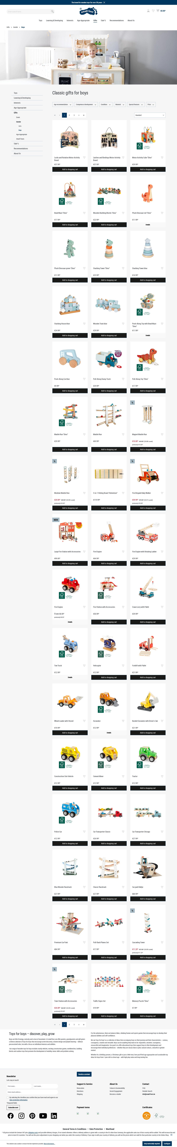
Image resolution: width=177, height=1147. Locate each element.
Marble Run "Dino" (61, 434)
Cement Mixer (98, 776)
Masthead (110, 1129)
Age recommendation (61, 104)
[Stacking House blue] (70, 304)
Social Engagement (116, 1091)
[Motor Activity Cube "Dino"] (148, 138)
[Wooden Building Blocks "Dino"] (109, 193)
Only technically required (152, 1143)
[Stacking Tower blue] (148, 249)
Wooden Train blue (100, 323)
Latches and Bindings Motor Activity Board (106, 159)
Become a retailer (115, 1094)
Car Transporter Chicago (141, 831)
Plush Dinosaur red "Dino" (141, 213)
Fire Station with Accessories (104, 607)
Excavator (97, 721)
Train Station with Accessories (65, 1001)
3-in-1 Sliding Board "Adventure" (105, 493)
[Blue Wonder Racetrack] (70, 868)
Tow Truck (58, 665)
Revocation (80, 1088)
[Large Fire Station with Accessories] (70, 532)
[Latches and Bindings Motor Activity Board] (109, 138)
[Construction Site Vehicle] (70, 757)
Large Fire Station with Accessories (67, 551)
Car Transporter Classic (101, 831)
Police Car (58, 831)
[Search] (52, 11)
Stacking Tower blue (139, 268)
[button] (103, 2)
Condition (104, 104)
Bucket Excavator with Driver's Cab (145, 721)
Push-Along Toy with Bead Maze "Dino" (144, 325)
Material (118, 104)
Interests (17, 102)
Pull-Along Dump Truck (102, 379)
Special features (134, 104)
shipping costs (33, 1132)
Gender (18, 122)
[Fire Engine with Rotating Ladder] (148, 532)
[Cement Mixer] (109, 757)
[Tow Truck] (70, 646)
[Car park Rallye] (148, 868)
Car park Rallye (137, 887)
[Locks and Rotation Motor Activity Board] (70, 138)
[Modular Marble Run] (70, 474)
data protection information (18, 1100)
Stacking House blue (62, 323)
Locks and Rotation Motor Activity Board (67, 159)
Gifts (15, 112)
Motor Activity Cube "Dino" (142, 157)
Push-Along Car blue (62, 379)
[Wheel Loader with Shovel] (70, 702)
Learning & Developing (22, 98)
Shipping (80, 1094)
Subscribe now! (13, 1107)
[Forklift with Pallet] (148, 646)
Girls (20, 126)
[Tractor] (148, 757)
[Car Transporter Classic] (109, 812)
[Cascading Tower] (148, 923)
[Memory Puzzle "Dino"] (148, 982)
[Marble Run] (109, 415)
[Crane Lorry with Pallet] (148, 588)
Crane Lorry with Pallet (140, 607)
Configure (167, 1143)
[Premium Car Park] (70, 923)
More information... (49, 1144)
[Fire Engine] (109, 532)
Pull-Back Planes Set (101, 942)
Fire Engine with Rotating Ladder (144, 551)
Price (149, 104)
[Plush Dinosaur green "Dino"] (70, 249)
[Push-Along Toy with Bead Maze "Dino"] (148, 304)
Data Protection (96, 1129)
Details (148, 225)
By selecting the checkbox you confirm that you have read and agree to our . (34, 1098)
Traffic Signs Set (99, 1001)
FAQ (143, 1088)
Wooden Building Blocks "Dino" (105, 213)
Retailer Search (147, 1091)
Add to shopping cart (70, 169)
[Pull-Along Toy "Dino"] (148, 360)
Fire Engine (97, 551)
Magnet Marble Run (139, 434)
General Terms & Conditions (74, 1129)
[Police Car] (70, 812)
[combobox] (31, 11)
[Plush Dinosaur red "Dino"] (148, 193)
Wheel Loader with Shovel (63, 721)
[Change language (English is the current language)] (168, 11)
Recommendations (21, 148)
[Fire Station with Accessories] (109, 588)
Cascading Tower (138, 942)
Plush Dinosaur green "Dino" (64, 268)
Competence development (84, 104)
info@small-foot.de (148, 1094)
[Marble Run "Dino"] (70, 415)
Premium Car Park (61, 942)
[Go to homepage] (88, 11)
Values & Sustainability (117, 1088)
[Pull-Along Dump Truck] (109, 360)
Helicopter (97, 665)
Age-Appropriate (20, 107)
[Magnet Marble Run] (148, 415)
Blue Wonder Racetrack (63, 887)
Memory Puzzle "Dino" (140, 1001)
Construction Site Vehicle (63, 776)
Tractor (135, 776)
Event (18, 117)
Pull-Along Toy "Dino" (140, 379)
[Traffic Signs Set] (109, 982)
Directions (80, 1091)
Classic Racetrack (99, 887)
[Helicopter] (109, 646)
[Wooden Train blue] (109, 304)
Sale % (16, 143)
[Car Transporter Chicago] (148, 812)
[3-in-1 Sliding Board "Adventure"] (109, 474)
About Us (17, 153)
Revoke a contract (84, 1074)
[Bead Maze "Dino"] (70, 193)
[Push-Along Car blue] (70, 360)
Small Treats (20, 139)
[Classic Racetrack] (109, 868)
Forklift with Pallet (139, 665)
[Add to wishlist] (84, 157)
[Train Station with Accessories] (70, 982)
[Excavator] (109, 702)
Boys (20, 130)
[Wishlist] (153, 11)
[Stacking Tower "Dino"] (109, 249)
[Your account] (148, 11)
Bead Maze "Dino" (60, 213)
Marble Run (97, 434)
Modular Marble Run (61, 493)
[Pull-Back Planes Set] (109, 923)
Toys (15, 93)
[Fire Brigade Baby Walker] (148, 474)
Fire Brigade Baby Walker (141, 493)
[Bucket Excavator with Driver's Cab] (148, 702)
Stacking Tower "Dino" (101, 268)
